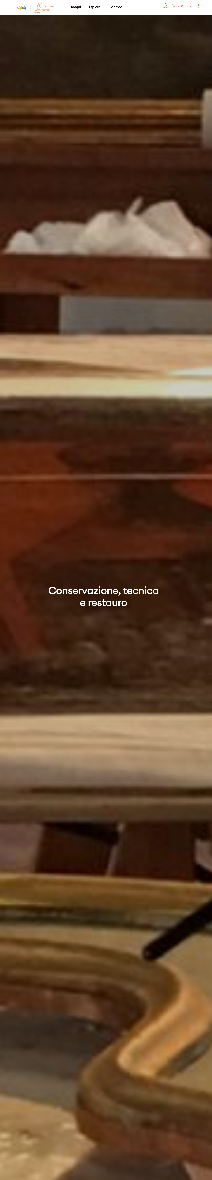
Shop (165, 7)
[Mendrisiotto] (21, 7)
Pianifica (115, 7)
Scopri (76, 7)
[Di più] (198, 6)
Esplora (95, 7)
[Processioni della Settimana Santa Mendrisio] (33, 7)
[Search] (190, 6)
